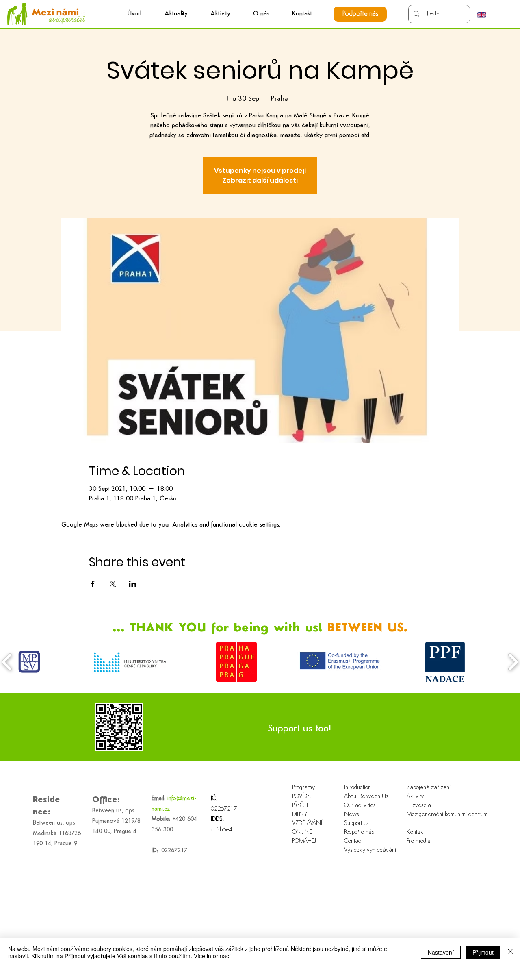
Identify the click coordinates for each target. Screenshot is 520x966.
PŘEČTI (300, 806)
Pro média (419, 841)
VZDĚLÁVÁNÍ (307, 823)
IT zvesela (419, 806)
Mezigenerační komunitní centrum (433, 815)
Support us (356, 823)
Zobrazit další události (260, 180)
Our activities (359, 806)
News (351, 815)
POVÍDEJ (302, 797)
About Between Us (366, 797)
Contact (353, 841)
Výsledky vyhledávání (370, 850)
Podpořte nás (359, 832)
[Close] (510, 952)
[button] (220, 14)
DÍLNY (300, 815)
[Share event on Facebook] (93, 584)
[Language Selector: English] (485, 15)
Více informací (212, 956)
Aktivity (415, 797)
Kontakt (416, 832)
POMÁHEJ (304, 841)
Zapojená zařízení (429, 788)
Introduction (357, 788)
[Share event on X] (113, 584)
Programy (303, 788)
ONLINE (302, 832)
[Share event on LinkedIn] (132, 584)
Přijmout (483, 952)
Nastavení (441, 952)
